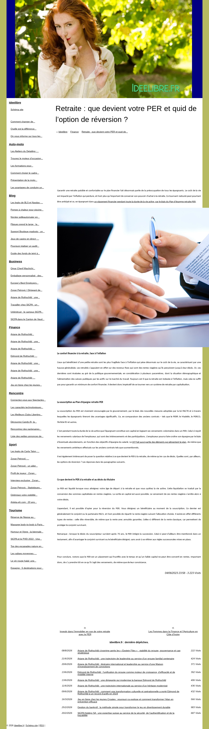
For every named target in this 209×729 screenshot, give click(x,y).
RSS (42, 725)
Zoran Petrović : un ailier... (24, 466)
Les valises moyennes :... (24, 553)
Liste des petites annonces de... (27, 436)
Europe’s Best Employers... (25, 283)
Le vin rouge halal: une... (23, 560)
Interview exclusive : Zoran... (25, 480)
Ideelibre (62, 131)
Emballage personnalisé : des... (27, 275)
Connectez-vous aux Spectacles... (28, 400)
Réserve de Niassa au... (23, 517)
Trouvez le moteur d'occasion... (27, 158)
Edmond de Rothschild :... (24, 356)
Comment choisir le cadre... (25, 173)
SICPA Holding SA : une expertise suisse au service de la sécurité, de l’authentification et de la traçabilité (126, 714)
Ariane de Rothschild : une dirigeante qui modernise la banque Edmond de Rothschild (122, 680)
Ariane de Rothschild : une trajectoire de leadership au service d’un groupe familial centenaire (126, 658)
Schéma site (17, 109)
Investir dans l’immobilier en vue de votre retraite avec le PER (85, 633)
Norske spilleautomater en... (25, 217)
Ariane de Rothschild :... (23, 348)
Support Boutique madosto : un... (28, 231)
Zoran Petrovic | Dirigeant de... (26, 290)
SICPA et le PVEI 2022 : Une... (26, 539)
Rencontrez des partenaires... (26, 429)
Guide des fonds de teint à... (25, 253)
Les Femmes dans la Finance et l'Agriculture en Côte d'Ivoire (173, 633)
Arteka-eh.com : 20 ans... (24, 502)
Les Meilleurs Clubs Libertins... (26, 414)
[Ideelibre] (104, 49)
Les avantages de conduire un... (27, 187)
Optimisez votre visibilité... (24, 495)
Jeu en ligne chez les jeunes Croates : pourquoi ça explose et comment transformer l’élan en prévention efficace (125, 700)
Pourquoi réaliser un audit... (25, 246)
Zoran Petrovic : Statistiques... (26, 487)
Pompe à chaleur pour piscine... (27, 209)
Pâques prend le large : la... (25, 224)
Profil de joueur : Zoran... (23, 473)
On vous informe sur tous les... (26, 136)
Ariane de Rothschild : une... (25, 297)
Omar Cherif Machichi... (23, 268)
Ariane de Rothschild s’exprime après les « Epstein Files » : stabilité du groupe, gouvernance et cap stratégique (129, 651)
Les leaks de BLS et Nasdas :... (27, 202)
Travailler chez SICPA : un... (25, 304)
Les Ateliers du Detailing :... (25, 151)
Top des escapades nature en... (27, 546)
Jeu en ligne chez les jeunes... (26, 385)
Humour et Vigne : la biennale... (27, 531)
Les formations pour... (22, 165)
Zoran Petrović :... (20, 458)
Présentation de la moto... (24, 180)
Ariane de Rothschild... (22, 334)
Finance (74, 131)
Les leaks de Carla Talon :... (25, 451)
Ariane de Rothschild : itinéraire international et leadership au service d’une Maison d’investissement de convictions (120, 665)
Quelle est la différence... (23, 128)
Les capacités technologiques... (27, 407)
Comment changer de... (23, 121)
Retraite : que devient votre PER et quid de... (105, 131)
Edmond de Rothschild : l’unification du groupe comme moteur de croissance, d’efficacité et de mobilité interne (126, 673)
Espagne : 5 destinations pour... (27, 568)
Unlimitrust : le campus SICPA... (27, 312)
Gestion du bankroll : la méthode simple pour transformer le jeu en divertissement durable (124, 707)
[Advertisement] (129, 158)
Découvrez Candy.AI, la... (24, 422)
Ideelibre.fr (19, 725)
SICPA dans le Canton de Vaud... (27, 319)
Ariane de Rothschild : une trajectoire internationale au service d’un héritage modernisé (123, 686)
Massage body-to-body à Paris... (27, 524)
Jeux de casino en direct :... (25, 238)
